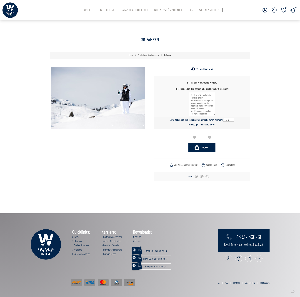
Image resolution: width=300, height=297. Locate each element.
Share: (190, 176)
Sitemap (236, 282)
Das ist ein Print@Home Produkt (202, 82)
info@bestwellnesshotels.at (247, 244)
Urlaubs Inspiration (82, 253)
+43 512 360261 (247, 237)
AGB (226, 282)
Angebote (78, 249)
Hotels (76, 236)
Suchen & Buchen (81, 245)
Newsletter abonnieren (151, 258)
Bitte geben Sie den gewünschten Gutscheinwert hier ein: (196, 120)
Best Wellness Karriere (112, 236)
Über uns (78, 240)
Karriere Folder (109, 253)
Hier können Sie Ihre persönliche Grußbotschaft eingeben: (202, 89)
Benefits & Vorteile (111, 245)
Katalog (137, 236)
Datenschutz (250, 282)
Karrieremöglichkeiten (112, 249)
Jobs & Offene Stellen (112, 240)
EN (219, 282)
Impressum (265, 282)
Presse (137, 240)
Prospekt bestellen (151, 265)
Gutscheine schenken (151, 250)
